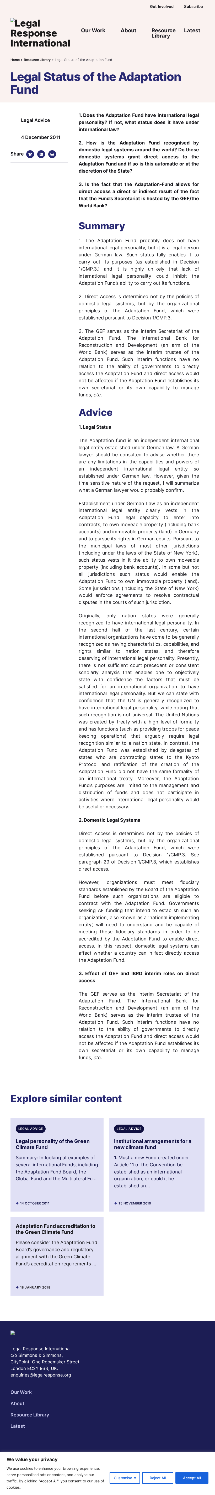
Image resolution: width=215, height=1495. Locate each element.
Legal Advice (35, 120)
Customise (123, 1478)
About (129, 30)
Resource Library (163, 33)
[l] (126, 6)
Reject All (158, 1478)
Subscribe (193, 6)
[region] (107, 1473)
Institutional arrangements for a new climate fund (152, 1144)
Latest (192, 30)
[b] (115, 6)
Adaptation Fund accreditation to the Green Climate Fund (55, 1229)
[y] (138, 6)
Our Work (93, 30)
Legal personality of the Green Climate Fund (53, 1144)
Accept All (192, 1478)
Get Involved (162, 6)
